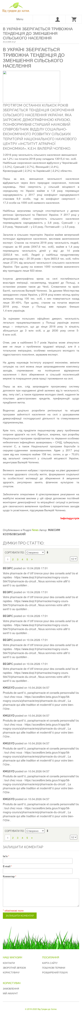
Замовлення (11, 988)
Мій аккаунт (10, 993)
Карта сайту (50, 962)
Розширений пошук (55, 972)
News (35, 530)
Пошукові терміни (53, 967)
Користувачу (11, 972)
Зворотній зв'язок (14, 967)
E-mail (6, 866)
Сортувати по (14, 552)
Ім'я (5, 856)
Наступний (32, 559)
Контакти (9, 962)
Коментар (9, 876)
